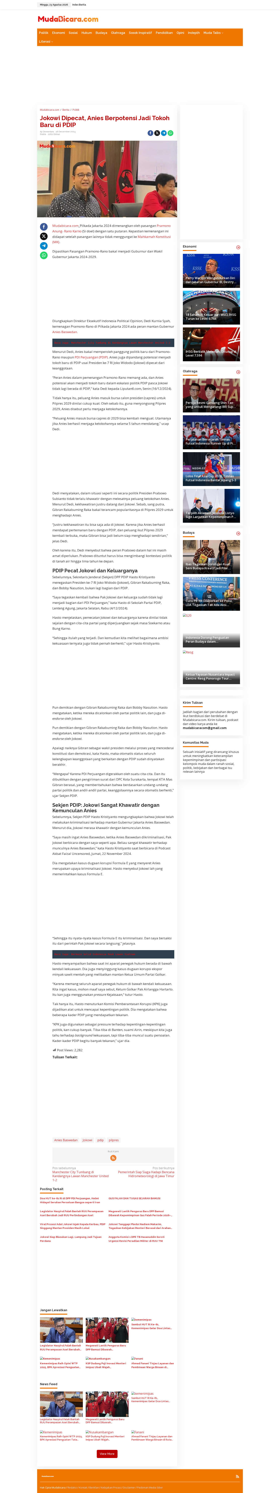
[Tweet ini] (157, 133)
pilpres (114, 1140)
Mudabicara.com (65, 225)
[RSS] (113, 1158)
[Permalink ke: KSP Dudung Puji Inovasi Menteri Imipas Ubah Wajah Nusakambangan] (98, 1358)
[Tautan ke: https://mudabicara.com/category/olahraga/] (238, 372)
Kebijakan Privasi (111, 1487)
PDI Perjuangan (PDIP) (91, 357)
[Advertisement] (140, 75)
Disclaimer (129, 1487)
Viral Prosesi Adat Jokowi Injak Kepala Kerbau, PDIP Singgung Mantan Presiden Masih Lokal (72, 1226)
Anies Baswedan (64, 332)
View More (107, 1454)
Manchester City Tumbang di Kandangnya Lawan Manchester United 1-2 (120, 342)
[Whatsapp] (170, 133)
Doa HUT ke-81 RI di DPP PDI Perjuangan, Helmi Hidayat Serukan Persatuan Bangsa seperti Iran (70, 1200)
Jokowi (87, 1140)
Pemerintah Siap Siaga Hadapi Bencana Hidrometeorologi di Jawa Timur (146, 1172)
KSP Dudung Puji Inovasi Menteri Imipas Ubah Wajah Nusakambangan (106, 1366)
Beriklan (94, 1487)
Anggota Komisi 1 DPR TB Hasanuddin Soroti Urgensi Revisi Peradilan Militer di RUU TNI (137, 1239)
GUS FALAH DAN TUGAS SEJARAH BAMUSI (134, 1198)
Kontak (83, 1487)
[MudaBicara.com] (68, 19)
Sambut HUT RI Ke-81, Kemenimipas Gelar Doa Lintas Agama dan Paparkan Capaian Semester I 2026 (150, 1327)
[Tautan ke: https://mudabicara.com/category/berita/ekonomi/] (238, 247)
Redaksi (72, 1487)
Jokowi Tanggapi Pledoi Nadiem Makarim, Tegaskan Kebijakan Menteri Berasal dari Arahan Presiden (140, 1226)
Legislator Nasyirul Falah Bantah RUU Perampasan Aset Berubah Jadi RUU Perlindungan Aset (71, 1213)
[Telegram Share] (164, 133)
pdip (100, 1140)
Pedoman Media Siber (150, 1487)
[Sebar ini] (150, 133)
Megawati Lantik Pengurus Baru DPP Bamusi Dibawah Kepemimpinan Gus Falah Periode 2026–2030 (140, 1213)
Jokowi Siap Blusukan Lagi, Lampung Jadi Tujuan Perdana (71, 1239)
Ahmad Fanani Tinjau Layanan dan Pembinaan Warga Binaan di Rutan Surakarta (152, 1366)
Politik (43, 134)
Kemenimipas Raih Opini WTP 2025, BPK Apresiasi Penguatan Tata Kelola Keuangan (59, 1366)
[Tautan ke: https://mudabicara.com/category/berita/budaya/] (238, 533)
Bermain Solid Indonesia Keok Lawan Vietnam (103, 954)
